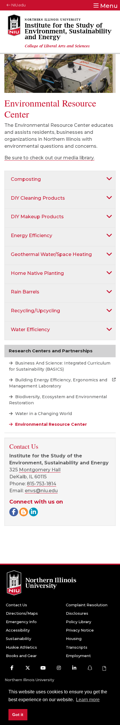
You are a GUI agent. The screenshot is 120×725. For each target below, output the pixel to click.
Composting (26, 179)
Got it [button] (17, 714)
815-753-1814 (41, 483)
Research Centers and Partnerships (51, 351)
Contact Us (16, 605)
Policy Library (78, 622)
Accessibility (18, 630)
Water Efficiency (30, 329)
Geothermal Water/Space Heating (51, 254)
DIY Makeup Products (37, 216)
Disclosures (77, 613)
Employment (78, 656)
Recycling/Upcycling (35, 310)
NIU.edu (18, 5)
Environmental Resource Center (50, 424)
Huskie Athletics (21, 647)
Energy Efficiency (31, 235)
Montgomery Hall (40, 469)
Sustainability (18, 638)
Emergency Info (21, 622)
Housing (74, 638)
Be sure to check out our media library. (49, 157)
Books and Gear (21, 656)
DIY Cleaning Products (38, 198)
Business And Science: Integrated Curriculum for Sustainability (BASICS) (59, 366)
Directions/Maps (22, 613)
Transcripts (76, 647)
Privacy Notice (80, 630)
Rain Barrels (25, 292)
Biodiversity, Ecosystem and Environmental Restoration (58, 399)
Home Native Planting (37, 273)
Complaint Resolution (86, 605)
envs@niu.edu (41, 490)
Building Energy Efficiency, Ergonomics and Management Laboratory (58, 383)
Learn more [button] (88, 699)
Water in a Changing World (43, 413)
